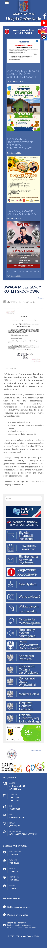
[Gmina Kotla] (23, 6)
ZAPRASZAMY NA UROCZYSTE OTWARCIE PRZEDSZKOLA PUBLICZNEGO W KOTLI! (20, 144)
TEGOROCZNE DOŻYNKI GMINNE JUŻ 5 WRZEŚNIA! (21, 212)
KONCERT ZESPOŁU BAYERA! (23, 271)
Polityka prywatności (17, 914)
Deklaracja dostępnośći (18, 906)
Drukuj (40, 298)
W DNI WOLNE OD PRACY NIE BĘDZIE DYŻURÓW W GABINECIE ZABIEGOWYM (23, 73)
